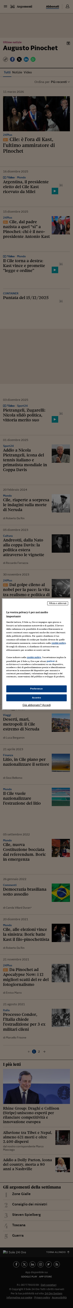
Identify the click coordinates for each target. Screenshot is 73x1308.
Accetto (36, 697)
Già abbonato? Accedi (37, 705)
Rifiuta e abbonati (57, 603)
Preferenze (36, 688)
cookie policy (59, 643)
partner (51, 661)
